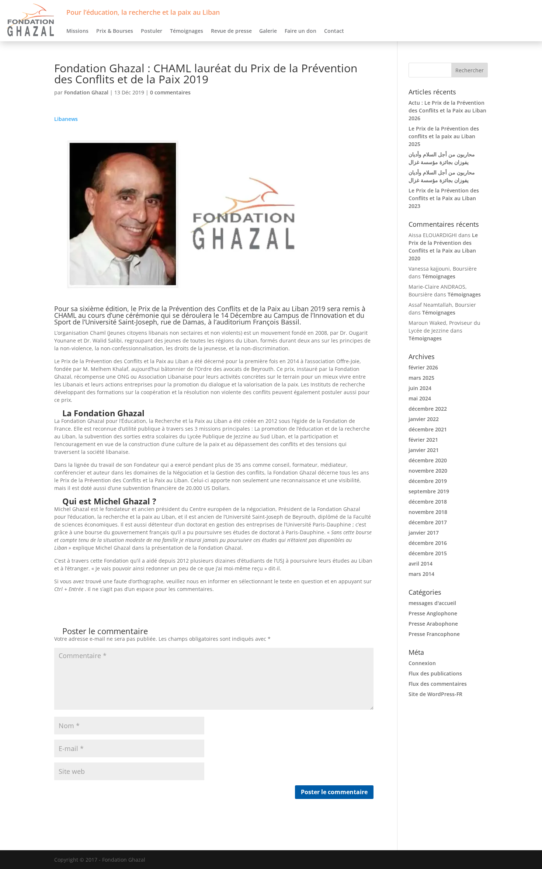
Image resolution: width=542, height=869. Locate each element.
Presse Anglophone (433, 613)
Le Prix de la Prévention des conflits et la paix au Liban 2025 (444, 136)
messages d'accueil (432, 602)
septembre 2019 (429, 491)
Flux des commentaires (438, 683)
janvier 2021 (424, 449)
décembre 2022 (428, 408)
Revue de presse (231, 30)
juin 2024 (420, 388)
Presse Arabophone (433, 623)
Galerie (268, 30)
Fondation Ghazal (86, 92)
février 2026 (423, 367)
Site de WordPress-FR (435, 694)
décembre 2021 (428, 429)
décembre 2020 (428, 460)
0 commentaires (170, 92)
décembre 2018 (428, 501)
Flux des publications (435, 673)
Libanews (66, 118)
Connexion (422, 663)
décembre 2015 (428, 553)
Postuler (151, 30)
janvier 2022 (424, 419)
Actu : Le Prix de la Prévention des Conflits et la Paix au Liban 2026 (447, 110)
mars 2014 (421, 573)
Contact (334, 30)
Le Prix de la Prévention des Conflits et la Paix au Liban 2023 (444, 198)
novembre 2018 (428, 511)
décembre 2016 (428, 542)
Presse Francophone (434, 633)
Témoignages (186, 30)
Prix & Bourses (114, 30)
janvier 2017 (424, 532)
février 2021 (423, 439)
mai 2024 (420, 398)
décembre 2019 (428, 480)
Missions (77, 30)
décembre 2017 (428, 522)
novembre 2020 (428, 470)
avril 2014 (420, 563)
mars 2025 (421, 377)
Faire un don (300, 30)
